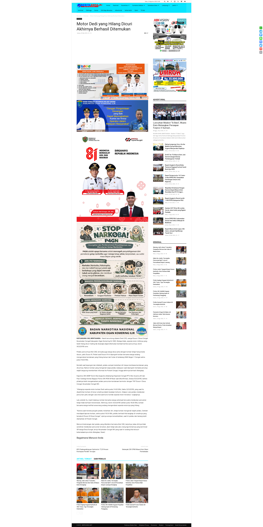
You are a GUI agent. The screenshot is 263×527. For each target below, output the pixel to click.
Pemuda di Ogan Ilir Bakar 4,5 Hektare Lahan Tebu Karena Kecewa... (162, 314)
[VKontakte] (184, 1)
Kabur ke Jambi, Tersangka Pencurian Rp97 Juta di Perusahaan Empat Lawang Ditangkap (112, 483)
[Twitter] (178, 1)
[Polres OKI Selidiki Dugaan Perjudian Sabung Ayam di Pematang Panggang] (112, 495)
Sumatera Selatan (137, 5)
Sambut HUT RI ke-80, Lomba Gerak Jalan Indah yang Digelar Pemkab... (175, 210)
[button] (164, 1)
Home (108, 5)
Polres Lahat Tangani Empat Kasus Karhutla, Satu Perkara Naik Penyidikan (136, 483)
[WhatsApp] (261, 28)
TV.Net (143, 10)
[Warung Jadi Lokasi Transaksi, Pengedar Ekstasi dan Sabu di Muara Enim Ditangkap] (88, 471)
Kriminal (80, 10)
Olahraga (89, 10)
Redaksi (161, 525)
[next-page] (81, 513)
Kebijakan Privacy (144, 525)
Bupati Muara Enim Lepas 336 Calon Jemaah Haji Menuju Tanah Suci (175, 231)
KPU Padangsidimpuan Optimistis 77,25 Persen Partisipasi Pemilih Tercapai (92, 450)
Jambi (174, 5)
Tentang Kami (169, 525)
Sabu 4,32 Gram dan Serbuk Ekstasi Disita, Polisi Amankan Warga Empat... (162, 325)
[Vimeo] (181, 1)
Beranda (79, 16)
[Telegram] (261, 31)
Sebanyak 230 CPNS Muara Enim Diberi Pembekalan (135, 450)
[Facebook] (171, 1)
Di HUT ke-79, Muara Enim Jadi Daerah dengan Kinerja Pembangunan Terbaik (175, 157)
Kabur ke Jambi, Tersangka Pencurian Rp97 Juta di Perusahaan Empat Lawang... (162, 260)
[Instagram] (174, 1)
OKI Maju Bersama (106, 10)
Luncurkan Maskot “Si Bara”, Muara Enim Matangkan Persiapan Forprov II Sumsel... (169, 125)
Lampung (165, 5)
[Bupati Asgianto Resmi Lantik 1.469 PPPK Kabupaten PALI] (158, 200)
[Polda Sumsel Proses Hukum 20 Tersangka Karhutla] (137, 495)
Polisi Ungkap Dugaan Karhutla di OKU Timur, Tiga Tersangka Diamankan (87, 507)
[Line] (261, 38)
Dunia (96, 10)
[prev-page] (78, 513)
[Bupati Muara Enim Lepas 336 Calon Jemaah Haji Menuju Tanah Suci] (158, 231)
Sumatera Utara (152, 5)
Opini (136, 10)
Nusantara (124, 5)
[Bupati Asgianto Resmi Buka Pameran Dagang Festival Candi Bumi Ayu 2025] (158, 167)
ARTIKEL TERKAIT (84, 459)
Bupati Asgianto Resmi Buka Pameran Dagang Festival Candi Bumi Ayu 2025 (175, 167)
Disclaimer (154, 525)
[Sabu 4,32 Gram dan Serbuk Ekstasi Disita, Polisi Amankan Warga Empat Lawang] (181, 325)
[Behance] (167, 1)
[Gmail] (261, 49)
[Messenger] (261, 35)
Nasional (115, 5)
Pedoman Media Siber (130, 525)
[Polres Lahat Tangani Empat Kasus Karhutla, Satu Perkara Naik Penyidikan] (137, 471)
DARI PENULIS (100, 459)
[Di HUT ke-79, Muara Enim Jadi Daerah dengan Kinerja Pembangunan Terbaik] (158, 157)
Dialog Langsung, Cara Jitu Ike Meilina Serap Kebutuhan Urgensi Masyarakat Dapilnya (175, 146)
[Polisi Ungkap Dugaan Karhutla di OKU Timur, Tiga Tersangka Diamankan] (88, 495)
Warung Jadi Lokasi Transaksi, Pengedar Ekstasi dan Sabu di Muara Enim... (162, 249)
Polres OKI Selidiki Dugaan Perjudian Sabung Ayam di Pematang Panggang (112, 507)
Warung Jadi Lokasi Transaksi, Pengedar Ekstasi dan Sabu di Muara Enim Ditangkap (88, 483)
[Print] (261, 52)
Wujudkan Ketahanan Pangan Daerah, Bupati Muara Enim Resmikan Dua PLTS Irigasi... (174, 190)
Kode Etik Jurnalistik (180, 525)
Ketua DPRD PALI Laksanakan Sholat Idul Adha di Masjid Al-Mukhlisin (175, 220)
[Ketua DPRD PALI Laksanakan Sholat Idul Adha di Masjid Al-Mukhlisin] (158, 221)
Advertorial (118, 10)
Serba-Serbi (128, 10)
